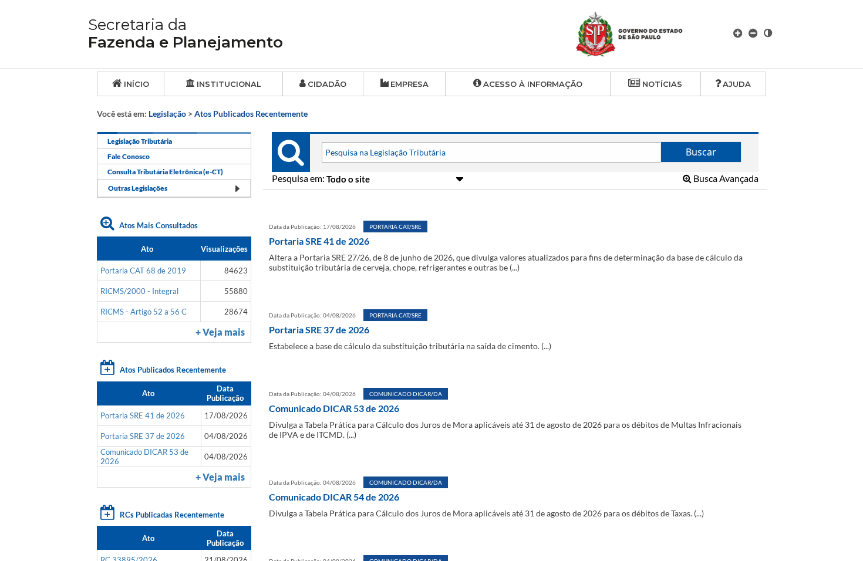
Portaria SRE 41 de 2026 (142, 415)
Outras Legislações (137, 188)
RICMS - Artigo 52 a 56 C (143, 311)
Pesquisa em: (299, 178)
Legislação (167, 114)
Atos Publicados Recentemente (251, 114)
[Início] (643, 32)
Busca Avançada (725, 178)
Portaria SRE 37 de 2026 (142, 436)
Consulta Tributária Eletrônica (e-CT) (165, 171)
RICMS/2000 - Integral (139, 291)
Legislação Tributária (139, 141)
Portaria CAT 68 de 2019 (143, 270)
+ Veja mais (220, 332)
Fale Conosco (128, 156)
